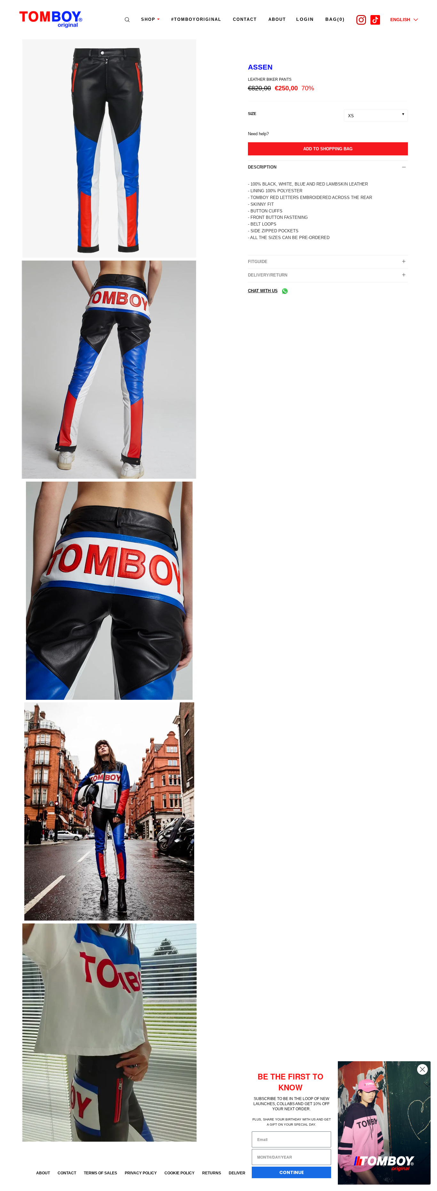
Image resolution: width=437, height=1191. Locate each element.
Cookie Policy (179, 1173)
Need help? (258, 133)
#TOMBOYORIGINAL (196, 19)
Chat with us (263, 290)
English (400, 19)
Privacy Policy (141, 1173)
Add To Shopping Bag (328, 148)
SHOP (148, 19)
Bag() (335, 19)
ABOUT (277, 19)
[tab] (328, 167)
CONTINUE (291, 1172)
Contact (245, 19)
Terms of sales (100, 1173)
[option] (109, 149)
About (43, 1173)
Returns (211, 1173)
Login (305, 19)
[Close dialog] (422, 1069)
